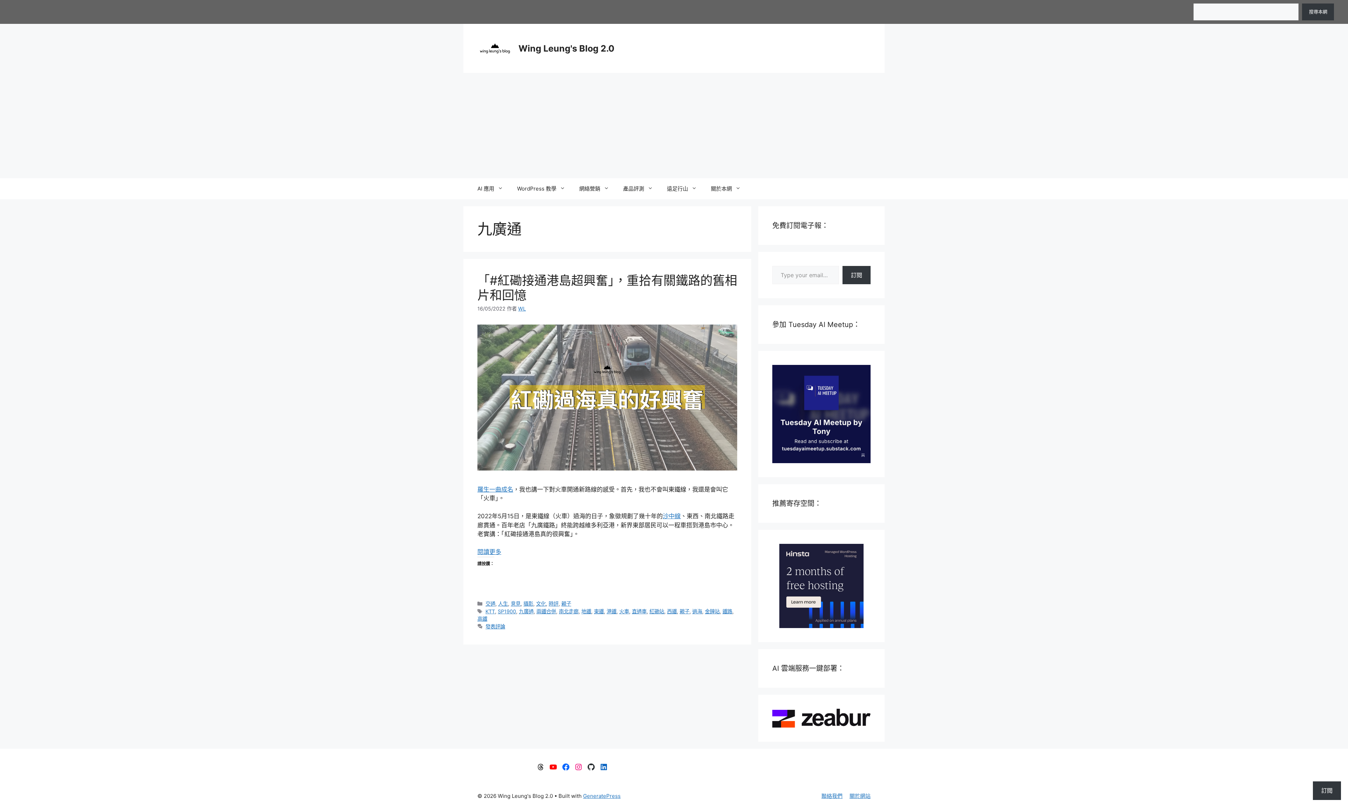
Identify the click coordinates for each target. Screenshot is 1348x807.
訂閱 (856, 275)
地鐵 (586, 611)
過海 (697, 611)
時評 (554, 604)
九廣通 (526, 611)
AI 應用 (485, 188)
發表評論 (495, 626)
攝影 (528, 604)
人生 (503, 604)
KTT (490, 611)
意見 (516, 604)
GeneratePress (602, 796)
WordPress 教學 (536, 188)
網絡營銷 (589, 188)
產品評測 (633, 188)
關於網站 (860, 796)
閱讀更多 (489, 551)
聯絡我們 (831, 796)
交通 (490, 604)
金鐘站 (712, 611)
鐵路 (727, 611)
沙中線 (672, 516)
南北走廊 (569, 611)
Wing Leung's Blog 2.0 (566, 48)
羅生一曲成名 (495, 489)
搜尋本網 (1318, 11)
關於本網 (721, 188)
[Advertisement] (674, 125)
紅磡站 (656, 611)
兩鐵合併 (546, 611)
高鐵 (482, 619)
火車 (624, 611)
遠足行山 (677, 188)
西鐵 (672, 611)
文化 (541, 604)
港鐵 (611, 611)
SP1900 (507, 611)
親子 (566, 604)
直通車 (639, 611)
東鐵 (599, 611)
